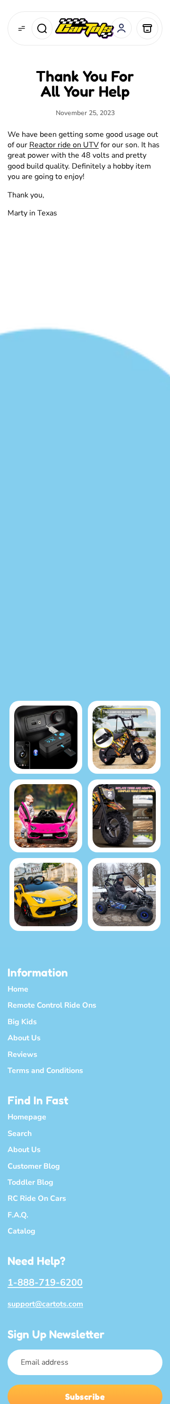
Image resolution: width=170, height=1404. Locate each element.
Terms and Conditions (45, 1070)
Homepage (27, 1117)
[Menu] (22, 28)
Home (18, 989)
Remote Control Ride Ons (52, 1005)
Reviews (22, 1054)
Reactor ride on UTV (64, 145)
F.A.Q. (18, 1215)
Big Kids (22, 1022)
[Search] (42, 28)
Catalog (21, 1231)
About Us (24, 1038)
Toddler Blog (30, 1182)
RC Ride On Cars (37, 1198)
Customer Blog (34, 1166)
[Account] (121, 28)
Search (20, 1133)
